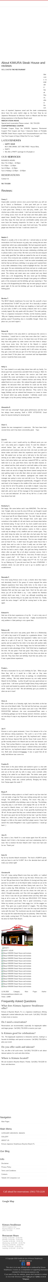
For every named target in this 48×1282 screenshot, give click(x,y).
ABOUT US (5, 1140)
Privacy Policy (6, 1167)
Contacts (4, 1174)
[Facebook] (23, 1265)
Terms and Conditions (8, 1171)
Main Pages (5, 1121)
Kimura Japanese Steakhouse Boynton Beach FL (18, 1144)
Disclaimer (5, 1163)
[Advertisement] (24, 34)
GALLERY (4, 1137)
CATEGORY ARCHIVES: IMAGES (13, 1133)
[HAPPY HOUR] (7, 950)
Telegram (25, 1279)
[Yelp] (29, 1265)
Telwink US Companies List (10, 1178)
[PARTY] (6, 948)
